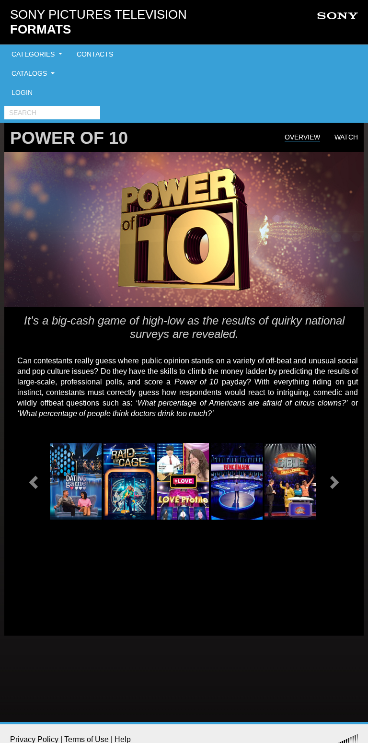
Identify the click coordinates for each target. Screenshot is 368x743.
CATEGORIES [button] (34, 54)
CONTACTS (95, 54)
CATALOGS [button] (30, 73)
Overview (302, 137)
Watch (346, 137)
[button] (35, 481)
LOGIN (22, 92)
